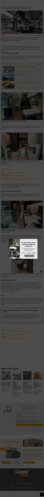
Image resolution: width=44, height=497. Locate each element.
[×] (22, 248)
